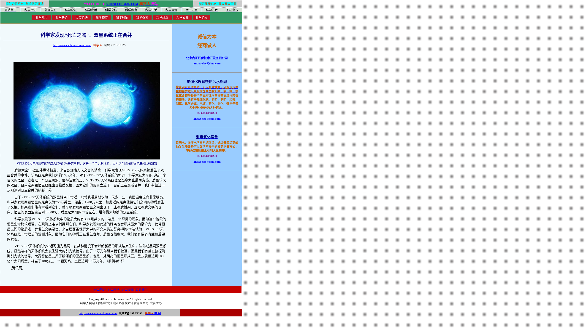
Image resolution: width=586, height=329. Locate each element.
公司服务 (114, 290)
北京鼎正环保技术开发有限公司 (207, 58)
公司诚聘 (128, 290)
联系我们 (142, 290)
